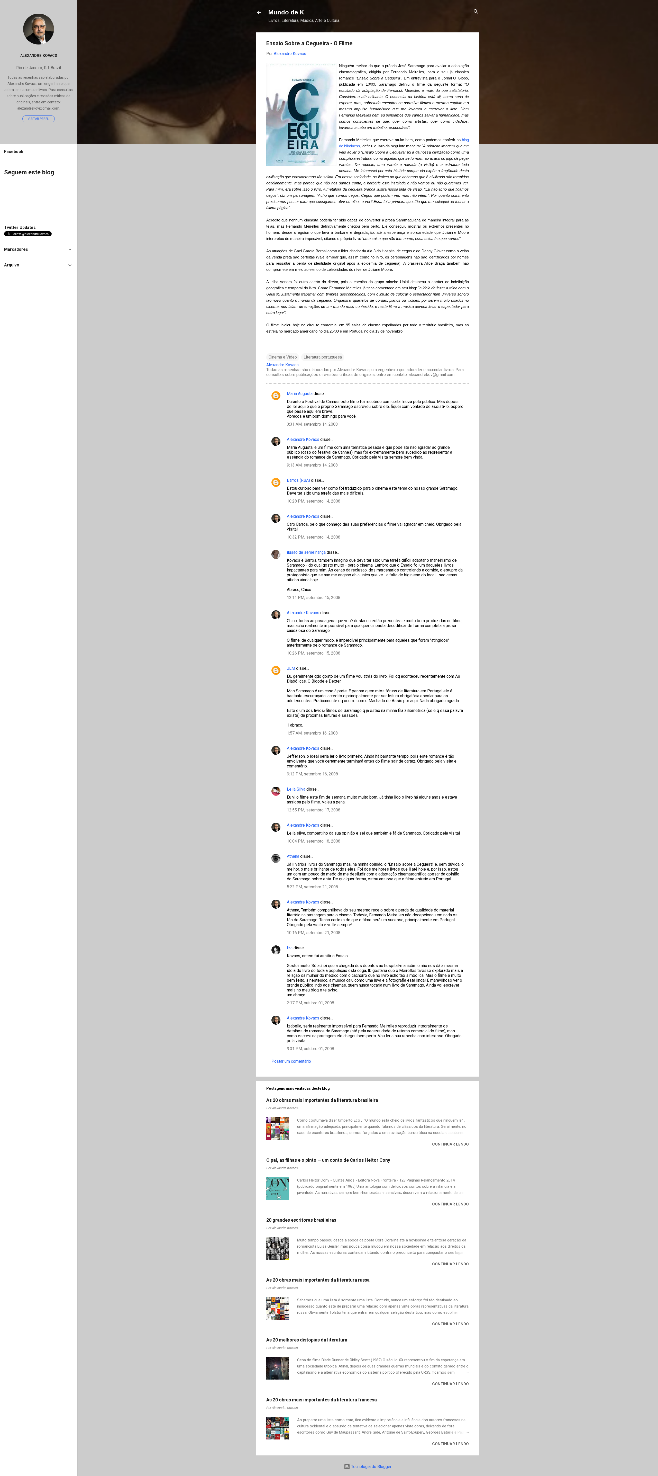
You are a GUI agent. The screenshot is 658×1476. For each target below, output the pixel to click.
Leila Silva (296, 789)
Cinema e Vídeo (283, 357)
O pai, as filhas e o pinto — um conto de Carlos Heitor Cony (328, 1160)
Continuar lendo (450, 1144)
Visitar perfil (38, 119)
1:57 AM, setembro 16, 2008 (312, 733)
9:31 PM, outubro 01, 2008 (310, 1048)
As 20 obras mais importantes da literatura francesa (321, 1399)
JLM (291, 668)
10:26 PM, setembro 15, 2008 (313, 653)
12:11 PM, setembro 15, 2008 (313, 597)
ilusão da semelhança (306, 552)
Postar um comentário (291, 1061)
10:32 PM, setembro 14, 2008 (313, 537)
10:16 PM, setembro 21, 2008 (313, 932)
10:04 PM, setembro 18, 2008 (313, 841)
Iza (290, 947)
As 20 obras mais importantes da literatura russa (318, 1280)
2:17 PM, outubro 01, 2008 (310, 1002)
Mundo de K (286, 12)
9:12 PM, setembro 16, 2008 (312, 774)
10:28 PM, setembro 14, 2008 (313, 501)
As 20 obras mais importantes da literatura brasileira (322, 1100)
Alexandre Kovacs (303, 439)
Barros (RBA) (298, 480)
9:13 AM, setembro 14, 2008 (312, 465)
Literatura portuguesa (323, 357)
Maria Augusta (300, 393)
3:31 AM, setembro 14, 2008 (312, 424)
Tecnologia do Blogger (370, 1466)
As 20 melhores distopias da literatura (306, 1340)
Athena (293, 856)
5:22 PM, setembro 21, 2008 (312, 886)
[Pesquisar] (476, 12)
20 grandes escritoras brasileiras (301, 1220)
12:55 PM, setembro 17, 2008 (313, 810)
